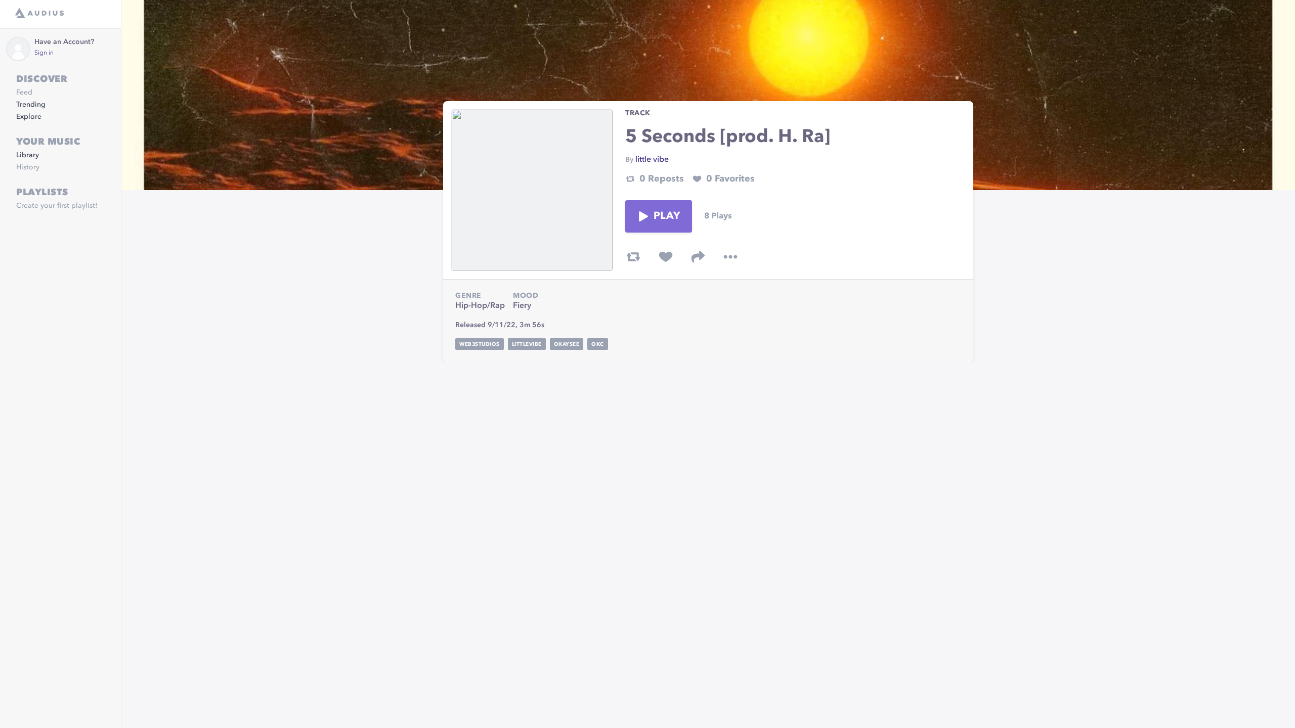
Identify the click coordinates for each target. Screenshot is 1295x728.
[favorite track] (666, 257)
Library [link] (27, 155)
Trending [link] (31, 104)
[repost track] (633, 257)
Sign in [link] (44, 53)
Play (667, 216)
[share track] (698, 257)
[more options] (730, 257)
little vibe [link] (652, 160)
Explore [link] (28, 116)
